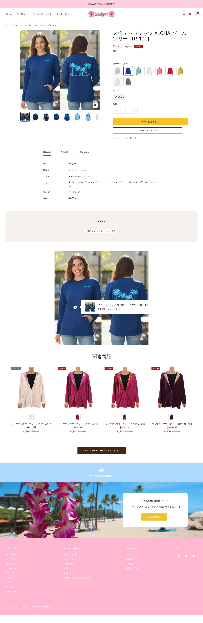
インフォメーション (42, 13)
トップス (111, 231)
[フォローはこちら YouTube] (186, 556)
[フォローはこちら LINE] (193, 556)
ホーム (9, 13)
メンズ (9, 582)
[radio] (117, 71)
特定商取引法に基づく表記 (76, 577)
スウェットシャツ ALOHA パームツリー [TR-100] (123, 305)
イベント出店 (63, 13)
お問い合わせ (84, 152)
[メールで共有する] (135, 138)
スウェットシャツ (95, 231)
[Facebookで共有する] (122, 138)
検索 (65, 573)
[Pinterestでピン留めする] (126, 138)
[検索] (184, 14)
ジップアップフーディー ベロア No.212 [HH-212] (31, 426)
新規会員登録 (154, 517)
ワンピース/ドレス (15, 568)
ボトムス (10, 563)
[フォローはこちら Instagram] (178, 556)
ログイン (130, 554)
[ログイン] (190, 14)
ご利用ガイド (70, 563)
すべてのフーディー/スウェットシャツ (101, 450)
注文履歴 (130, 563)
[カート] (196, 14)
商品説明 (64, 152)
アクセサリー (12, 573)
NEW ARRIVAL (13, 554)
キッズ (9, 587)
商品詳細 (47, 152)
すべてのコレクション (17, 596)
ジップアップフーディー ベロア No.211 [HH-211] (78, 426)
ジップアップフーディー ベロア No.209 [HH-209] (172, 426)
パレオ (9, 577)
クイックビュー (115, 309)
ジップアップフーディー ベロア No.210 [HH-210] (125, 426)
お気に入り (131, 559)
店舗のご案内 (70, 554)
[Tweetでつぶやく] (131, 138)
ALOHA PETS (12, 591)
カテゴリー (22, 13)
